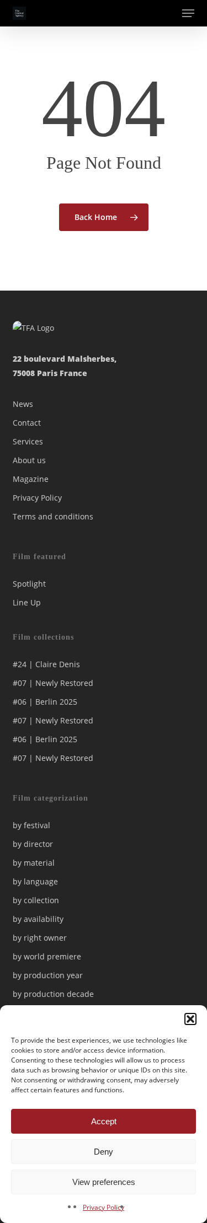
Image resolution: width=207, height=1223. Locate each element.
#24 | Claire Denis (46, 664)
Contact (27, 422)
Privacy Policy (103, 1207)
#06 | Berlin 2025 (45, 701)
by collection (36, 900)
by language (35, 881)
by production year (48, 975)
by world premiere (47, 956)
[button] (190, 1018)
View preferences (103, 1182)
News (23, 404)
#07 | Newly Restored (53, 683)
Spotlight (29, 583)
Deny (103, 1151)
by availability (38, 919)
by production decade (53, 994)
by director (33, 844)
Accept (103, 1121)
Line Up (27, 602)
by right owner (40, 937)
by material (34, 862)
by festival (31, 825)
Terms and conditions (53, 516)
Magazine (31, 479)
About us (29, 460)
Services (28, 441)
